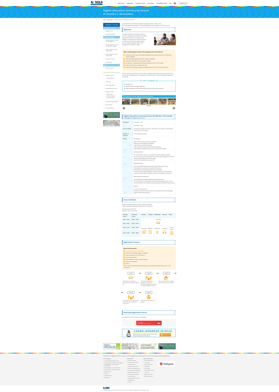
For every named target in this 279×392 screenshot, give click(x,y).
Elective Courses (110, 68)
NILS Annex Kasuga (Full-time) (134, 368)
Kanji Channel (147, 368)
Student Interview (110, 75)
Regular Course (109, 31)
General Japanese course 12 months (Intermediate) (112, 45)
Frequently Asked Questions (134, 378)
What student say (110, 78)
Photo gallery (147, 366)
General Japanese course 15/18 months (111, 50)
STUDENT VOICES (140, 3)
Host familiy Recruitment (150, 370)
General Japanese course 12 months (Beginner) (112, 41)
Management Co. (131, 380)
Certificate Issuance (149, 376)
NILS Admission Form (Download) (135, 251)
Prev (124, 108)
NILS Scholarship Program (112, 101)
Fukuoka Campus (110, 97)
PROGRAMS (130, 3)
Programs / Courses (111, 25)
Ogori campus (110, 94)
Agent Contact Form (149, 374)
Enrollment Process (110, 34)
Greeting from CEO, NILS (111, 88)
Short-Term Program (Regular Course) (111, 360)
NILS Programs (107, 358)
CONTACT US (183, 3)
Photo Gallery (109, 104)
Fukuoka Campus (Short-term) (134, 370)
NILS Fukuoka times (149, 364)
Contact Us (147, 372)
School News (147, 362)
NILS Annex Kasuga (111, 96)
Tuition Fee (108, 81)
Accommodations (110, 108)
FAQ (170, 3)
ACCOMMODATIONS (161, 3)
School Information (110, 85)
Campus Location (110, 91)
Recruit (129, 382)
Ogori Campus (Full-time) (133, 366)
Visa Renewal (109, 62)
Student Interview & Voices (133, 372)
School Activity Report (149, 360)
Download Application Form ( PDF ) (144, 323)
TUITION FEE (150, 3)
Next (174, 108)
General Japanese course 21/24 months (111, 55)
